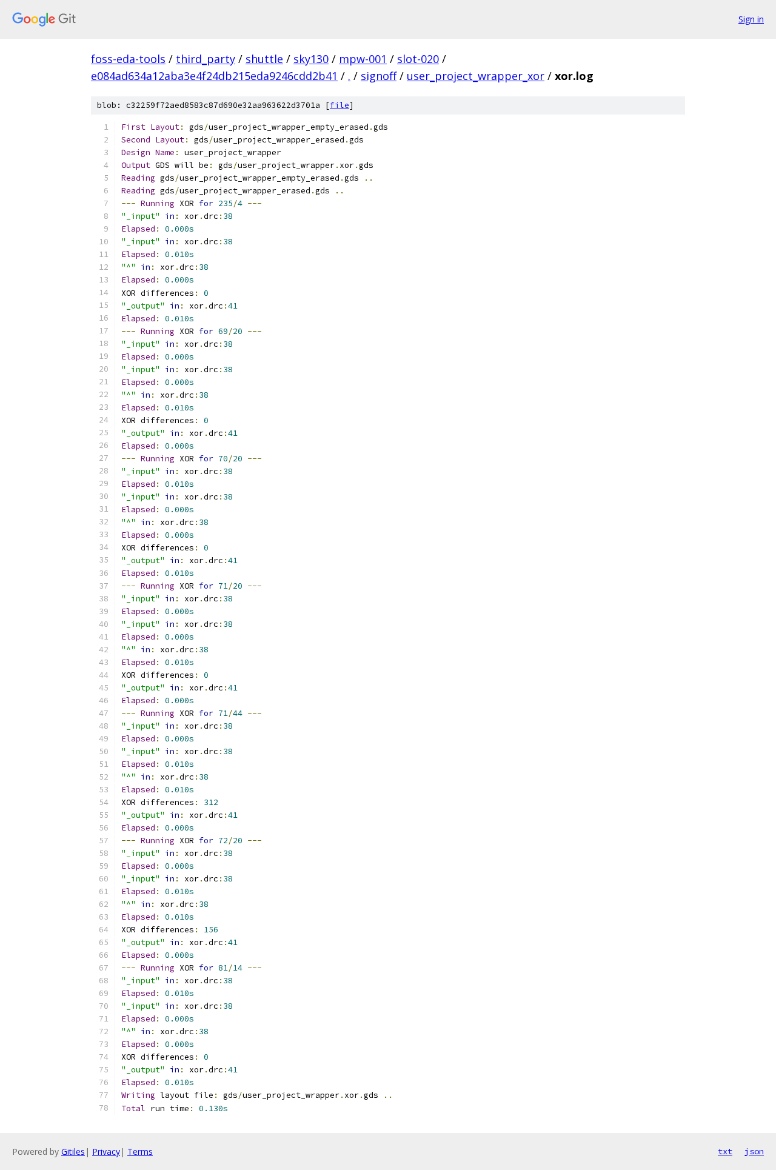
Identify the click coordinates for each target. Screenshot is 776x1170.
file (339, 105)
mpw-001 (363, 59)
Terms (140, 1151)
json (754, 1151)
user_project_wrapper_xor (475, 76)
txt (725, 1151)
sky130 (311, 59)
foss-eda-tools (128, 59)
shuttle (264, 59)
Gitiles (73, 1151)
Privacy (106, 1151)
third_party (205, 59)
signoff (378, 76)
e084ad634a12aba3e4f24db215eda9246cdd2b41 (214, 76)
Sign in (751, 19)
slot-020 (418, 59)
